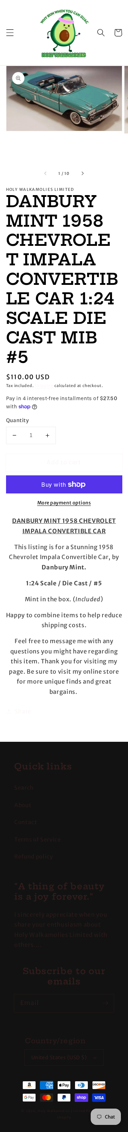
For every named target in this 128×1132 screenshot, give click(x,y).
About (22, 805)
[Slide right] (82, 173)
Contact (25, 822)
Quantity (17, 420)
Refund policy (33, 856)
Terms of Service (37, 839)
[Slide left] (46, 173)
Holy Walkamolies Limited (61, 1111)
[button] (9, 32)
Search (24, 787)
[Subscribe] (105, 1002)
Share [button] (23, 711)
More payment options (64, 503)
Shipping (43, 385)
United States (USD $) (59, 1057)
